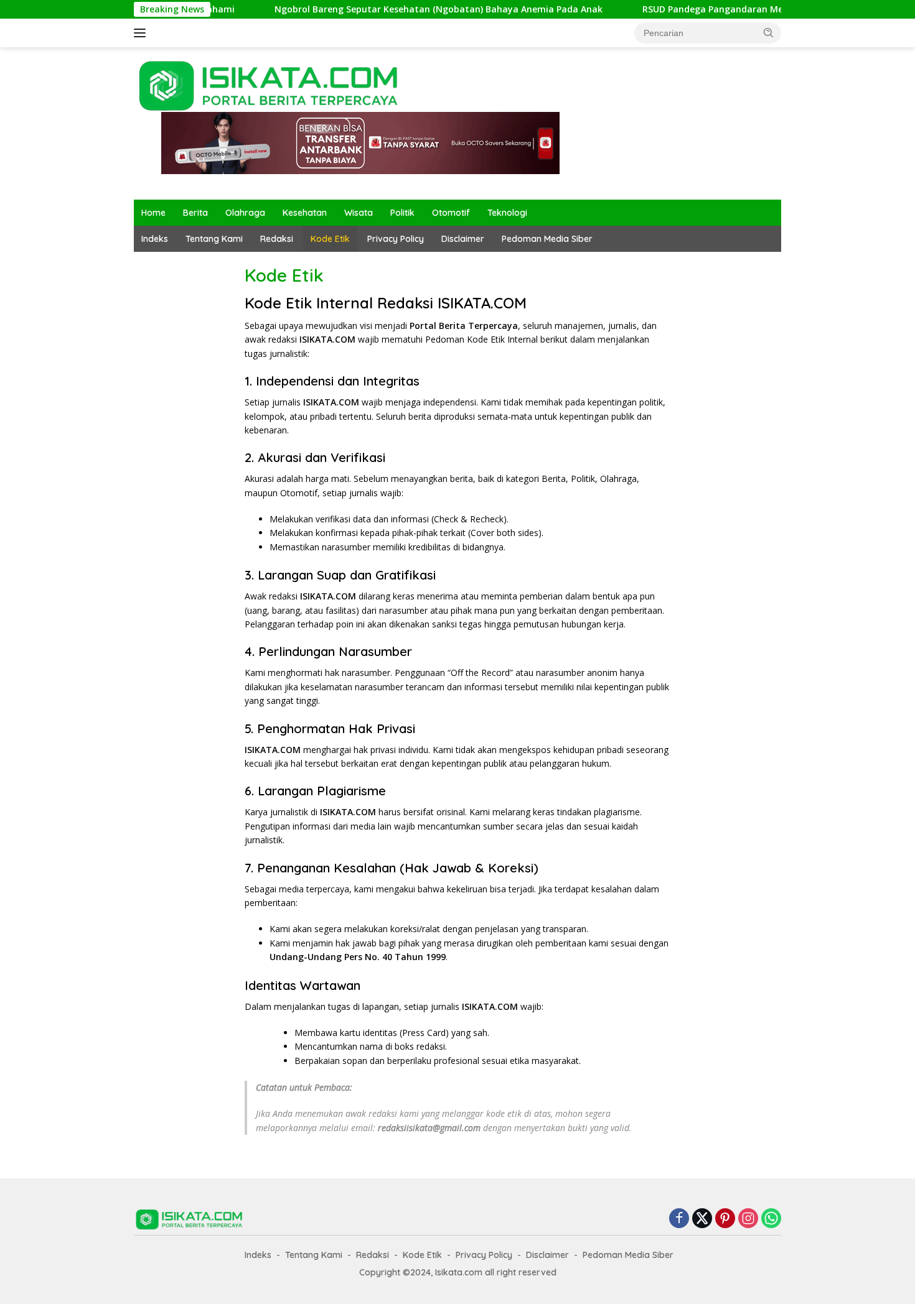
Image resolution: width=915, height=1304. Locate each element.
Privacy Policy (395, 238)
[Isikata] (270, 85)
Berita (195, 212)
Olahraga (245, 212)
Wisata (358, 212)
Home (153, 212)
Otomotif (451, 212)
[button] (768, 32)
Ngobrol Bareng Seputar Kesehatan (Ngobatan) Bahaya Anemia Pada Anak (405, 9)
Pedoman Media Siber (547, 238)
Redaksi (276, 238)
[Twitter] (702, 1219)
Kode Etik (330, 238)
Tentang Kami (214, 238)
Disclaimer (462, 238)
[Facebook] (679, 1219)
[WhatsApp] (771, 1219)
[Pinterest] (725, 1219)
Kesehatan (305, 212)
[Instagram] (748, 1219)
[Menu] (142, 33)
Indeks (154, 238)
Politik (402, 212)
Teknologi (507, 212)
